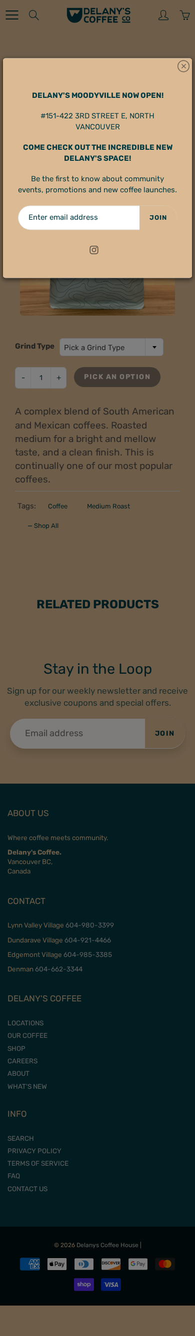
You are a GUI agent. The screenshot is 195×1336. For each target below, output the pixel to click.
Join (158, 217)
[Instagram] (94, 250)
